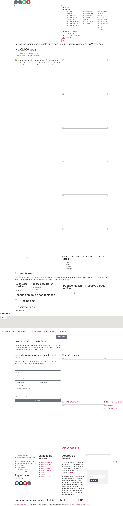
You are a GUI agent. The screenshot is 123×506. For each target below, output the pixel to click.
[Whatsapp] (24, 2)
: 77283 (113, 461)
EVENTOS (71, 33)
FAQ (80, 500)
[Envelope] (28, 2)
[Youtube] (25, 483)
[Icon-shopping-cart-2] (16, 2)
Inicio (16, 53)
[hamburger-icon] (63, 5)
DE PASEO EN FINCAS (21, 504)
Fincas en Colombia (25, 53)
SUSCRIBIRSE (94, 480)
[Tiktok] (29, 483)
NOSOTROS (68, 37)
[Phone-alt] (20, 2)
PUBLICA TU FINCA (71, 31)
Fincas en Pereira (27, 55)
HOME (67, 7)
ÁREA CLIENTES (57, 500)
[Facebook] (17, 483)
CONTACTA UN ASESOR (72, 35)
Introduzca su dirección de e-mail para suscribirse (96, 473)
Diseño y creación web (78, 504)
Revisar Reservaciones (29, 500)
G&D (87, 504)
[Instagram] (21, 483)
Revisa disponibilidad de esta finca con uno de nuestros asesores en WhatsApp (59, 44)
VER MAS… (73, 472)
